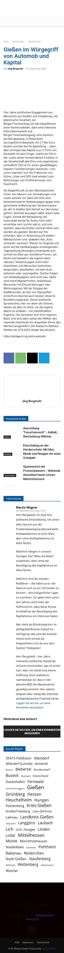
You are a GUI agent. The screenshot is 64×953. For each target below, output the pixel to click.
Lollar (10, 835)
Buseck (12, 775)
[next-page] (11, 488)
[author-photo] (32, 395)
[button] (6, 21)
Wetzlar (12, 870)
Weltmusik (10, 865)
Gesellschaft (34, 41)
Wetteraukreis (47, 865)
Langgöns (26, 823)
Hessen (34, 794)
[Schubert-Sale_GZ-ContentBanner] (32, 32)
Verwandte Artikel (16, 418)
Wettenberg (28, 864)
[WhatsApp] (20, 358)
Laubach (45, 823)
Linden (44, 829)
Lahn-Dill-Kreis (42, 811)
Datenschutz (43, 942)
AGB (17, 942)
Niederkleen (15, 847)
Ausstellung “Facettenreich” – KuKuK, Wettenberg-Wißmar (40, 432)
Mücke (11, 841)
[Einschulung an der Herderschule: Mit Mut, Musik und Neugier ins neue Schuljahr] (12, 449)
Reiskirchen (34, 853)
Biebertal (23, 769)
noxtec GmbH (48, 948)
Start (6, 41)
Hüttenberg (15, 806)
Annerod (41, 764)
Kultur (7, 437)
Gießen (35, 787)
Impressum (28, 942)
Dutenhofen (15, 782)
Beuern (9, 769)
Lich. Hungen (25, 829)
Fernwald (35, 781)
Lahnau (12, 817)
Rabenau (13, 853)
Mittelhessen (31, 835)
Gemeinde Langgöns (15, 788)
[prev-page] (6, 488)
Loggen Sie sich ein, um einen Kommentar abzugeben (32, 731)
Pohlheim (47, 847)
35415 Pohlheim (18, 758)
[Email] (32, 358)
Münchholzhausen (33, 841)
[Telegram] (44, 358)
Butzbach (25, 776)
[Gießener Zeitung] (28, 8)
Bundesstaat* (42, 769)
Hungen (41, 800)
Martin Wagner (26, 507)
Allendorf (41, 758)
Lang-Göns (11, 823)
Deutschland (40, 776)
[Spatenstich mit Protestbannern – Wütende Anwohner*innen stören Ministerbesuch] (12, 471)
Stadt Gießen (16, 859)
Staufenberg (40, 859)
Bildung (8, 454)
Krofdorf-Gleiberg (18, 811)
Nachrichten (18, 41)
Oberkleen (31, 847)
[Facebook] (9, 358)
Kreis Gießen (39, 805)
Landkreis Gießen (37, 817)
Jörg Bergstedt (15, 68)
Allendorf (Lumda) (19, 764)
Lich (9, 829)
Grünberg (15, 794)
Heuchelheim (19, 800)
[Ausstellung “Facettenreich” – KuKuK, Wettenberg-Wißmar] (12, 432)
